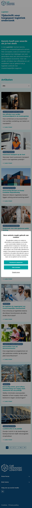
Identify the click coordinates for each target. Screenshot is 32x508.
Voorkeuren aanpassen (16, 262)
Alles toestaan (16, 267)
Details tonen (16, 272)
